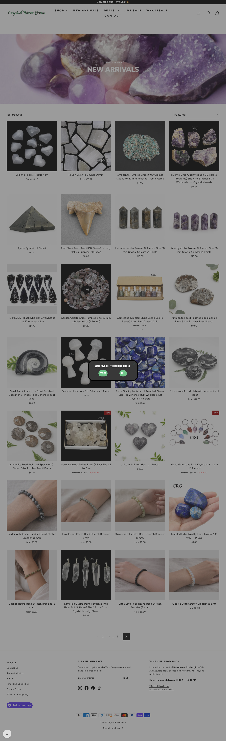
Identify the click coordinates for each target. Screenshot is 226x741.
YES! (103, 373)
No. (123, 373)
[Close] (134, 364)
